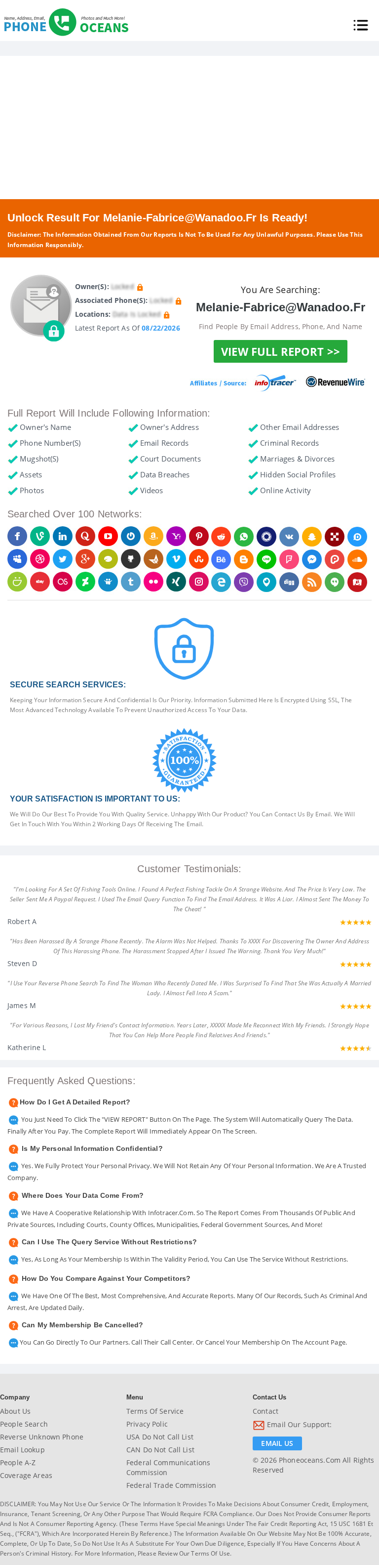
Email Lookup (22, 1449)
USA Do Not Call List (159, 1436)
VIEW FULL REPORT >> (280, 351)
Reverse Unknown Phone (41, 1436)
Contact (265, 1411)
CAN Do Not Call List (160, 1449)
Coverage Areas (26, 1475)
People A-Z (18, 1462)
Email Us (277, 1443)
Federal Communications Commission (168, 1467)
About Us (15, 1411)
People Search (24, 1424)
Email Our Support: (298, 1424)
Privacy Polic (147, 1424)
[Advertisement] (189, 125)
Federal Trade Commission (171, 1485)
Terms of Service (155, 1411)
